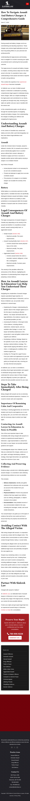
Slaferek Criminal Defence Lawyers (17, 793)
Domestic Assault (15, 757)
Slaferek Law (6, 593)
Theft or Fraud (15, 765)
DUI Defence (15, 767)
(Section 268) (18, 253)
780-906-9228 (16, 634)
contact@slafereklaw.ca (15, 787)
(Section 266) (16, 233)
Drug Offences (15, 762)
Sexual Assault (15, 760)
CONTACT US (15, 638)
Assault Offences (15, 755)
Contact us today (5, 610)
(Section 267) (24, 241)
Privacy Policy (18, 795)
